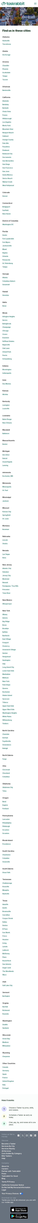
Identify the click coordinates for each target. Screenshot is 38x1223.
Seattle (5, 1024)
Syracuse (5, 699)
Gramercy (6, 646)
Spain (4, 1074)
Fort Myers (6, 242)
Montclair (5, 579)
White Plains (6, 716)
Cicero (4, 334)
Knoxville (5, 886)
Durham (5, 738)
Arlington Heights (8, 316)
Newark (5, 582)
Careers (5, 1169)
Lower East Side (8, 671)
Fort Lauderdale (8, 239)
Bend (4, 801)
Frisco (4, 936)
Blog (3, 1178)
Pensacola (6, 260)
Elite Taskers (7, 1156)
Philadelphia (6, 823)
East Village (6, 639)
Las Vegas (6, 554)
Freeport (5, 642)
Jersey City (6, 575)
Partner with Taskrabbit (11, 1171)
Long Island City (8, 667)
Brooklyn (5, 628)
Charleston (6, 855)
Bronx (4, 625)
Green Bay (6, 1038)
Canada (5, 1067)
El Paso (5, 929)
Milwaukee (6, 1046)
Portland (5, 808)
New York (5, 681)
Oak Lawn (6, 348)
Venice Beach (7, 178)
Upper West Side (8, 709)
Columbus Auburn (8, 281)
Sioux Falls (6, 872)
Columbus (6, 777)
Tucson (5, 79)
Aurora (4, 320)
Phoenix (5, 69)
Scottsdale (6, 72)
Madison (5, 1042)
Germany (5, 1070)
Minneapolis (6, 487)
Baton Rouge (7, 419)
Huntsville (6, 40)
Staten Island (7, 695)
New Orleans (7, 423)
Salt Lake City (7, 985)
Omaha (4, 543)
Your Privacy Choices (10, 1194)
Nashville (5, 894)
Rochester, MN (7, 476)
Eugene (5, 805)
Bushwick (5, 635)
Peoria (4, 355)
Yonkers (5, 723)
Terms (4, 1182)
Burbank (5, 108)
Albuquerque (7, 604)
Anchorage (6, 55)
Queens (5, 688)
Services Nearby (8, 1149)
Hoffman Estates (8, 341)
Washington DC (7, 224)
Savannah (6, 284)
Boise (4, 306)
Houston (5, 939)
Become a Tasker (9, 1144)
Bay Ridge (6, 621)
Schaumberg (7, 359)
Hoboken (5, 572)
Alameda (5, 101)
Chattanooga (7, 883)
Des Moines (6, 384)
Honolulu (5, 295)
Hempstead (6, 656)
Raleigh (5, 748)
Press (4, 1174)
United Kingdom (8, 1081)
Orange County (7, 139)
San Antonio (6, 964)
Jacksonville (7, 246)
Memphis (5, 890)
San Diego (6, 164)
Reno (4, 558)
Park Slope (6, 685)
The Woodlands (8, 971)
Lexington (6, 405)
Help (3, 1158)
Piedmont (5, 150)
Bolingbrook (6, 324)
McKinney (6, 953)
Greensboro (6, 745)
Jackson (5, 501)
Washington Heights (9, 713)
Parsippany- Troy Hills (10, 586)
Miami (4, 249)
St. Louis (5, 518)
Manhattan (6, 674)
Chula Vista (6, 111)
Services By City (8, 1146)
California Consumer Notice (13, 1185)
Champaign (6, 327)
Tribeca (5, 702)
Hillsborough (7, 118)
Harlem (4, 653)
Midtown (5, 678)
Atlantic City (6, 568)
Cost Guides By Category (12, 1153)
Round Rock (6, 961)
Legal (4, 1190)
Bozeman (5, 529)
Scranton (5, 830)
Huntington (6, 660)
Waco (4, 975)
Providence (6, 844)
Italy (3, 1085)
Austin (4, 908)
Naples (4, 253)
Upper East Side (8, 706)
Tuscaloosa (6, 44)
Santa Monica (7, 175)
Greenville (6, 862)
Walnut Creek (7, 182)
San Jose (5, 171)
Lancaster (6, 819)
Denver (5, 196)
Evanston (5, 338)
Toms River (6, 593)
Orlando (5, 256)
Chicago (5, 331)
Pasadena (6, 147)
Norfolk (5, 1007)
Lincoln (5, 540)
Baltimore (5, 433)
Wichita (5, 394)
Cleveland (6, 773)
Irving (4, 943)
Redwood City (7, 154)
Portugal (5, 1088)
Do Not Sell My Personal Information (16, 1187)
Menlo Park (6, 125)
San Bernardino (8, 161)
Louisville (5, 408)
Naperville (6, 345)
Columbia (5, 858)
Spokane (5, 1028)
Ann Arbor (6, 455)
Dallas (4, 922)
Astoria (4, 618)
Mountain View (7, 129)
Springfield (6, 515)
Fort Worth (6, 932)
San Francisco (7, 168)
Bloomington (6, 369)
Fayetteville (6, 741)
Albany (4, 614)
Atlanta (4, 277)
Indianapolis (6, 373)
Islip (3, 664)
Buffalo (5, 632)
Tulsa (4, 791)
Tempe (4, 76)
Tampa (4, 267)
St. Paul (5, 490)
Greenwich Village (9, 649)
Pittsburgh (6, 826)
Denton (5, 925)
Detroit (4, 458)
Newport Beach (8, 132)
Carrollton (6, 915)
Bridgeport (6, 207)
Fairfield (5, 210)
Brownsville (6, 911)
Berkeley (5, 104)
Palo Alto (5, 143)
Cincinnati (6, 770)
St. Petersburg (7, 263)
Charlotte (5, 734)
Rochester (6, 692)
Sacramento (6, 157)
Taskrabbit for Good (10, 1176)
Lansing (5, 465)
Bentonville (6, 90)
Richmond (6, 1010)
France (4, 1077)
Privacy (12, 1182)
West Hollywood (8, 185)
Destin (4, 235)
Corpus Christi (7, 918)
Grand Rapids (7, 462)
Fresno (4, 115)
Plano (4, 957)
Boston (4, 444)
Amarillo (5, 904)
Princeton (5, 589)
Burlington (6, 996)
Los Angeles (6, 122)
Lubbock (5, 950)
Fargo (4, 759)
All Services (6, 1151)
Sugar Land (6, 968)
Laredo (4, 946)
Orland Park (6, 352)
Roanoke (5, 1014)
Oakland (5, 136)
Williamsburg (7, 720)
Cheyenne (6, 1056)
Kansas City (6, 511)
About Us (5, 1166)
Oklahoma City (7, 787)
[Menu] (35, 3)
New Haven (6, 214)
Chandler (5, 65)
